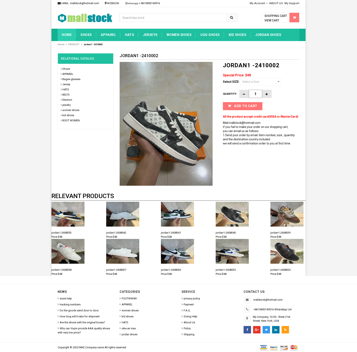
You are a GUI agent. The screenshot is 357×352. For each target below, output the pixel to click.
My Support (291, 3)
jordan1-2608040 (226, 232)
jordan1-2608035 (226, 269)
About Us (189, 322)
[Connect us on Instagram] (285, 329)
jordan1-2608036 (171, 269)
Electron (67, 99)
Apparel (108, 35)
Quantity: (230, 93)
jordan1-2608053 (61, 232)
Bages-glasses (71, 79)
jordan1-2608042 (116, 232)
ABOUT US (276, 3)
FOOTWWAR (129, 298)
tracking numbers (70, 304)
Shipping (189, 334)
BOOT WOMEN (71, 120)
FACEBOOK (112, 3)
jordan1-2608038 (61, 269)
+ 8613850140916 (144, 3)
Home (67, 35)
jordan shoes (268, 35)
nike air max (129, 328)
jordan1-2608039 (280, 232)
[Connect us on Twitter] (266, 329)
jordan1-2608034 (280, 269)
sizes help (66, 298)
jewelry (66, 104)
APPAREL (67, 74)
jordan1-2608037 (116, 269)
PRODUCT (74, 44)
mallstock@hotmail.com (84, 3)
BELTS (66, 94)
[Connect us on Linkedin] (276, 329)
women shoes (179, 35)
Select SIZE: (231, 81)
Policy (187, 328)
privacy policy (192, 298)
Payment (189, 304)
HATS (129, 35)
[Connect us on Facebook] (247, 329)
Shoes (86, 35)
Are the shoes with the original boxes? (82, 322)
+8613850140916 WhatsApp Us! (272, 309)
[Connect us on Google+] (257, 329)
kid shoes (237, 35)
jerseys (150, 35)
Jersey (66, 84)
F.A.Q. (187, 310)
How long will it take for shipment (80, 316)
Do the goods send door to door (79, 310)
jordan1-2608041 (171, 232)
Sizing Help (190, 316)
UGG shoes (210, 35)
